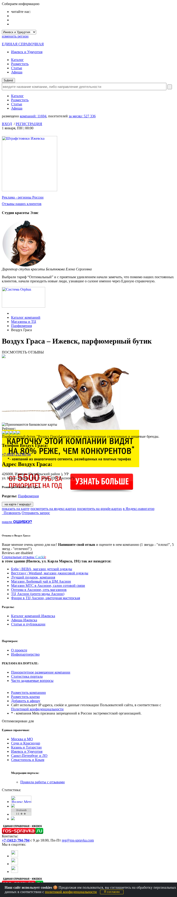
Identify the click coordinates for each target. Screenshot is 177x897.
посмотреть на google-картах (99, 509)
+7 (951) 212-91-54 (16, 454)
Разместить (20, 64)
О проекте (19, 650)
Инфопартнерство (25, 654)
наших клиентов (21, 204)
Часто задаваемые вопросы (32, 681)
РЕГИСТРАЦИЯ (29, 124)
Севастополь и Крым (27, 760)
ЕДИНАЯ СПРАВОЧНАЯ (23, 44)
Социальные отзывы (24, 557)
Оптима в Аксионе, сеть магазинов (39, 590)
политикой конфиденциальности (71, 892)
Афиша (16, 72)
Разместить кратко (25, 697)
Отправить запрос (36, 513)
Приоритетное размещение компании (40, 672)
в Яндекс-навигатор (138, 509)
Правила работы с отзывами (42, 782)
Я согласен (112, 892)
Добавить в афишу (25, 701)
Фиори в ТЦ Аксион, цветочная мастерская (45, 598)
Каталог (17, 60)
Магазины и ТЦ (23, 322)
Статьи (16, 68)
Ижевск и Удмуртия (26, 52)
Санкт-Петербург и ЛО (29, 756)
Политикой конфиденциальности (37, 709)
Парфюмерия (21, 326)
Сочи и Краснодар (25, 743)
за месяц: (82, 116)
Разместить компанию (28, 692)
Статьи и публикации (28, 624)
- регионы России (23, 197)
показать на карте (16, 509)
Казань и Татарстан (26, 747)
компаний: (33, 116)
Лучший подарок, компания (33, 577)
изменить (15, 36)
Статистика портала (27, 676)
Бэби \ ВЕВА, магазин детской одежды (41, 569)
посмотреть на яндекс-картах (53, 509)
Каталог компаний (25, 317)
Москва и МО (22, 739)
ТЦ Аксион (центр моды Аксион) (37, 594)
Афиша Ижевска (24, 620)
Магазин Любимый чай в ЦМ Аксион (41, 581)
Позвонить (11, 513)
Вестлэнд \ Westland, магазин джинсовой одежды (49, 573)
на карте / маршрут (17, 504)
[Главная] (12, 313)
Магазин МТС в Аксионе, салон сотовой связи (48, 585)
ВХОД (7, 124)
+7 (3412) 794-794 (16, 840)
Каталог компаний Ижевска (33, 616)
